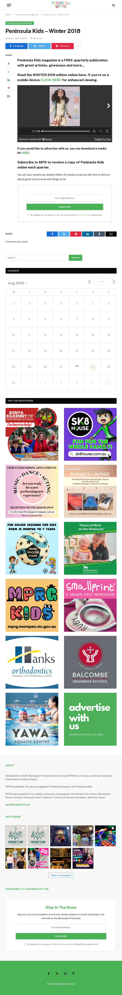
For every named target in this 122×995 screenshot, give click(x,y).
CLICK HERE (51, 80)
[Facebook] (8, 63)
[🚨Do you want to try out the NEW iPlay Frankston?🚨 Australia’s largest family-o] (105, 835)
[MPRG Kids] (32, 605)
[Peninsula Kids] (61, 5)
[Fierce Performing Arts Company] (32, 491)
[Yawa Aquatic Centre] (32, 719)
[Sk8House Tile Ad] (90, 434)
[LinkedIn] (8, 80)
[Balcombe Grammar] (90, 662)
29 (92, 367)
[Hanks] (32, 662)
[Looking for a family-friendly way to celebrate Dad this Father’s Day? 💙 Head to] (38, 835)
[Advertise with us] (90, 719)
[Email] (8, 96)
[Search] (113, 5)
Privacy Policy (84, 215)
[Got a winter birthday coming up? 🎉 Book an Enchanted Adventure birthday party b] (15, 858)
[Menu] (9, 5)
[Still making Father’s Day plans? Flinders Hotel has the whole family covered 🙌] (15, 835)
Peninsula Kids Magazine (20, 23)
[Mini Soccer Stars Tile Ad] (32, 548)
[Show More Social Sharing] (78, 46)
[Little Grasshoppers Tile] (90, 548)
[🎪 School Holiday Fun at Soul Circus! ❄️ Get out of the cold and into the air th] (83, 858)
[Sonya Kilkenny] (32, 434)
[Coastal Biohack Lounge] (90, 491)
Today (101, 282)
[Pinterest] (8, 88)
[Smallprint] (90, 605)
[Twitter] (8, 72)
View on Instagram (61, 875)
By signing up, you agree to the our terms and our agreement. (66, 215)
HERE (25, 152)
